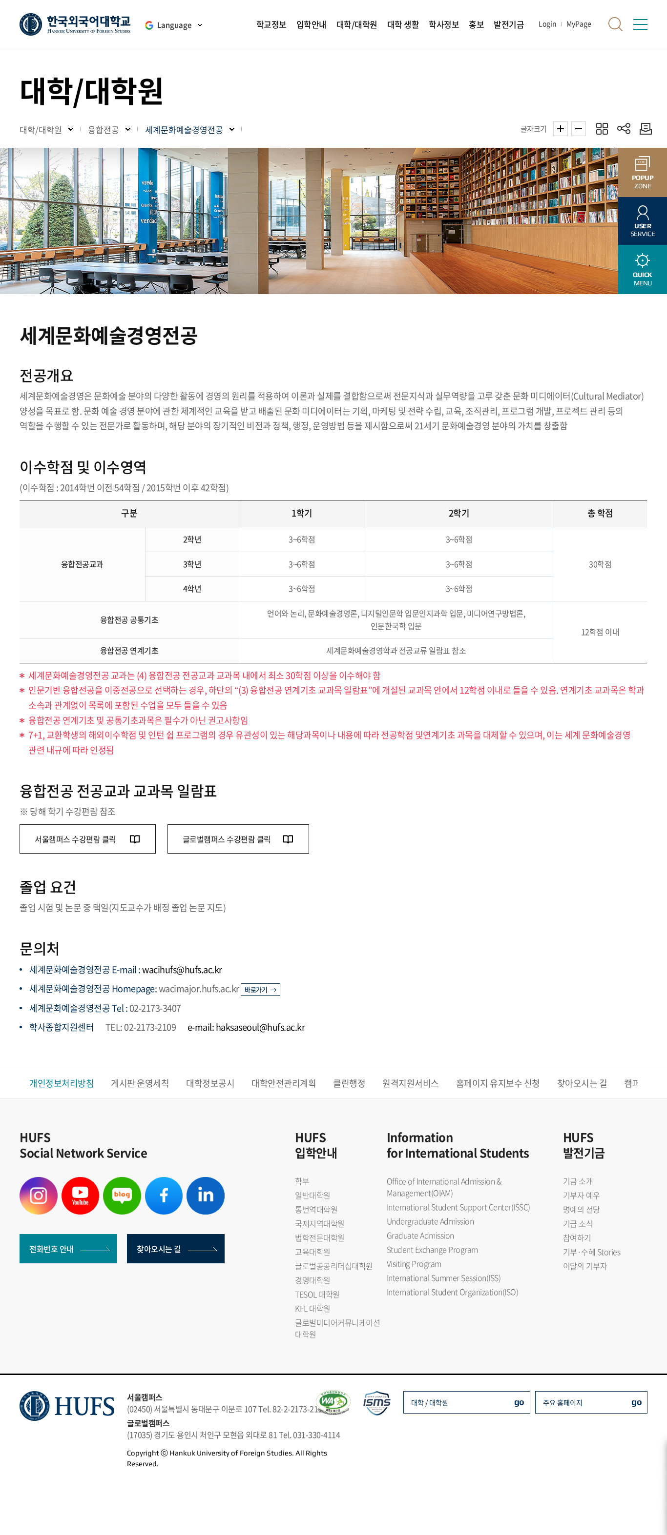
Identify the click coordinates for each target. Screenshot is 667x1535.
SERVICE (642, 230)
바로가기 (256, 989)
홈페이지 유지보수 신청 (498, 1083)
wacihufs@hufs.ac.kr (182, 969)
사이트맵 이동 (640, 24)
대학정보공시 (210, 1083)
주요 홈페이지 (563, 1402)
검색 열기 (615, 24)
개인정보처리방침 (61, 1083)
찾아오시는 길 (582, 1083)
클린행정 (349, 1083)
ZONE (643, 182)
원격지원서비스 (410, 1083)
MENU (642, 279)
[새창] (39, 1183)
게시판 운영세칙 (140, 1083)
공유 (624, 128)
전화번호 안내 (51, 1249)
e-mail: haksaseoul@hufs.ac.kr (246, 1027)
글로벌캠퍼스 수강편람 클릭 (227, 839)
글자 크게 (560, 128)
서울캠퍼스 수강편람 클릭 (76, 839)
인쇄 (643, 128)
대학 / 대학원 (429, 1402)
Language (174, 25)
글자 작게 (578, 128)
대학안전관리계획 (283, 1083)
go (519, 1401)
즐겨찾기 (602, 128)
